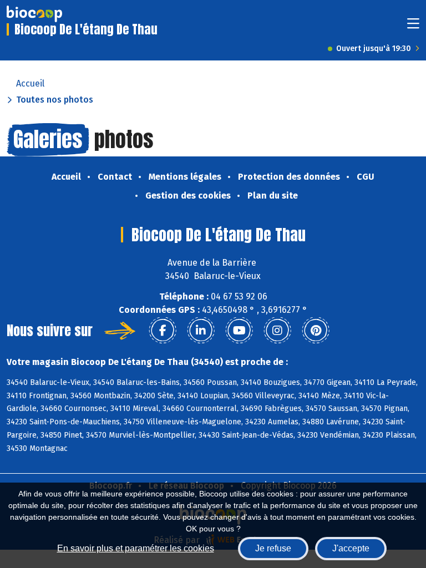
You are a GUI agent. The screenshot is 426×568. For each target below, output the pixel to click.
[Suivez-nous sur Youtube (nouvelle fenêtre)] (239, 330)
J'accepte (350, 548)
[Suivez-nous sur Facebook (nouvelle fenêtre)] (162, 330)
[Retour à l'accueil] (34, 14)
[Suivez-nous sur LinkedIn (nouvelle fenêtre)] (201, 330)
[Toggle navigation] (413, 27)
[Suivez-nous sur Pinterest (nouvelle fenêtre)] (315, 330)
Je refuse (273, 548)
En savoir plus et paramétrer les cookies (135, 548)
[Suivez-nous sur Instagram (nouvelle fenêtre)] (277, 330)
